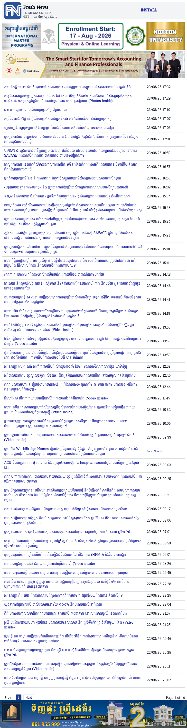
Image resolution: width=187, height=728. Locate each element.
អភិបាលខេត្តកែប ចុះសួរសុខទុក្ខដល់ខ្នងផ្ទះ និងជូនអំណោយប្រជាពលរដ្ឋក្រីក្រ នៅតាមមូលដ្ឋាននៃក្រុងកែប (70, 375)
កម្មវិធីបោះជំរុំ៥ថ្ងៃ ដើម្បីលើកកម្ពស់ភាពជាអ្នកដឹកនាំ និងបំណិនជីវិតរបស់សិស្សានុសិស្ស (58, 119)
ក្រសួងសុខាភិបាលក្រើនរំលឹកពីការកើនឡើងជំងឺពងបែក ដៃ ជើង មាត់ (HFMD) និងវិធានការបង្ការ (65, 555)
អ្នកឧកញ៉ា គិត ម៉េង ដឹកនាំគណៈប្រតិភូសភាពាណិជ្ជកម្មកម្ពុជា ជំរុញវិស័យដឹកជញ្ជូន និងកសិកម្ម (63, 595)
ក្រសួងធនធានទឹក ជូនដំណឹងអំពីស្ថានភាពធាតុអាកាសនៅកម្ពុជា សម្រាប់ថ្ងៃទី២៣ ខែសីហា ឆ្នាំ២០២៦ (67, 532)
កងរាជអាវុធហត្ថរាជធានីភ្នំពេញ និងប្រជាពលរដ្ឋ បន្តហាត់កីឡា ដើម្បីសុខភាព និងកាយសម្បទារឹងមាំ (65, 509)
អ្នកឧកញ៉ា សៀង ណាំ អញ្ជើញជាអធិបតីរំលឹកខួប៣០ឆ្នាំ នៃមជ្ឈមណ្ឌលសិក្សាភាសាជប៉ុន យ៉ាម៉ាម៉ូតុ (65, 366)
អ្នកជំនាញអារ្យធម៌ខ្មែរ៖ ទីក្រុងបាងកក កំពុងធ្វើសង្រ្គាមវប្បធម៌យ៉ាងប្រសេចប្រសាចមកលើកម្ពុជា (62, 178)
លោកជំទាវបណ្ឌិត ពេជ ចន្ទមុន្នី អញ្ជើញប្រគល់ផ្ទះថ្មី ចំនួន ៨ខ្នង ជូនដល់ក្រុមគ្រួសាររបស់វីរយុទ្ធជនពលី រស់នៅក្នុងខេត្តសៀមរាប (72, 681)
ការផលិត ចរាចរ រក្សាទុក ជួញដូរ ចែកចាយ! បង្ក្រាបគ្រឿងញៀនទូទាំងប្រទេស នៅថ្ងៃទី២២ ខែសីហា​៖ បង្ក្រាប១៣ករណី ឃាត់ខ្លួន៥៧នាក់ (66, 584)
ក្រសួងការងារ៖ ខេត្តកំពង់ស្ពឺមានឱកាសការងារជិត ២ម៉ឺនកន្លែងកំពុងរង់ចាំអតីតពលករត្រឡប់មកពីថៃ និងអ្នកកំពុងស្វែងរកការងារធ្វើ (70, 167)
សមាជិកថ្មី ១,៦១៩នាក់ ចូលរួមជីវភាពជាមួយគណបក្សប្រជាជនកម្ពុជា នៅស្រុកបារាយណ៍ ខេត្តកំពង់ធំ (67, 87)
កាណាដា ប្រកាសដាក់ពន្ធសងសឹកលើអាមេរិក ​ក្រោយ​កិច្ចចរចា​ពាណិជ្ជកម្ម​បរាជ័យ (54, 274)
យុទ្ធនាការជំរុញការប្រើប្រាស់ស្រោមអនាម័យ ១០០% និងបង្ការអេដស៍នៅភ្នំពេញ (53, 604)
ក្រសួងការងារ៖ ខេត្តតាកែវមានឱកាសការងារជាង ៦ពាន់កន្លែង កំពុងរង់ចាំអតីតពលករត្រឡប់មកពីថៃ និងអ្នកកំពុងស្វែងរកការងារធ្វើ (71, 139)
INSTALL (149, 10)
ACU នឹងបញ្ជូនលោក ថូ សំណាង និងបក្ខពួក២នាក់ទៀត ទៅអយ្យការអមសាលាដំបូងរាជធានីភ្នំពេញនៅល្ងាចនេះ (71, 465)
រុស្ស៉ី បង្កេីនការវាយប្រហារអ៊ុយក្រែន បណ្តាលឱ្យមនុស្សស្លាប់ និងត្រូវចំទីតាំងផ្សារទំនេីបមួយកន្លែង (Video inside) (68, 625)
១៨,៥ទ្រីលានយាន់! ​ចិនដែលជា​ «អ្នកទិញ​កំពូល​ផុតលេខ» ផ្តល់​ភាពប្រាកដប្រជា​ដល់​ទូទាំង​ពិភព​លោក (67, 196)
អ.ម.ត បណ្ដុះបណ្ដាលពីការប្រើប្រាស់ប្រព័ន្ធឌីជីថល (35, 110)
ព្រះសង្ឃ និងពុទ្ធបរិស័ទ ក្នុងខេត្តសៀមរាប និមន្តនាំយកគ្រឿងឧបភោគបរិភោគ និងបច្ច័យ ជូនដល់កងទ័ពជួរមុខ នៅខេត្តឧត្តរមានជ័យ (72, 286)
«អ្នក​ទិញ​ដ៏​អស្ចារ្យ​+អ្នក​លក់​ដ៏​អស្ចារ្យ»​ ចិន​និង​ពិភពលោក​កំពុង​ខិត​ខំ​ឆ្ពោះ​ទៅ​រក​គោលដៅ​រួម (59, 128)
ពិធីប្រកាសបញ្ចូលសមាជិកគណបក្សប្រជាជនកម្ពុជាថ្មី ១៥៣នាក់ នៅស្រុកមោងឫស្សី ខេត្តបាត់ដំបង (65, 613)
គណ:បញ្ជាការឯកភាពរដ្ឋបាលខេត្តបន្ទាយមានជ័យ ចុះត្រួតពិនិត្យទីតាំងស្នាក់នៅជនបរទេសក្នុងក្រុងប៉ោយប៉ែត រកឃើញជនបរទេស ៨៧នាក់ (73, 479)
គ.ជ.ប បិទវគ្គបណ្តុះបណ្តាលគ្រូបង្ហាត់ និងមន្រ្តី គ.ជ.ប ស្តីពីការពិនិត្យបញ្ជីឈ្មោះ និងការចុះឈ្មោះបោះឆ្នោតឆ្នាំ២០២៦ (69, 653)
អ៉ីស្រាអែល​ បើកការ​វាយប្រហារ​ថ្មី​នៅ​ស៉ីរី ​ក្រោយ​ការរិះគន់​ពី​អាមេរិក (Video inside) (56, 398)
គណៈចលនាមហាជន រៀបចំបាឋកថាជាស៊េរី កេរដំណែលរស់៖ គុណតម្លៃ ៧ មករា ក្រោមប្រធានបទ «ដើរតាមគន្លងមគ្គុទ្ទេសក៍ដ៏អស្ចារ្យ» (71, 387)
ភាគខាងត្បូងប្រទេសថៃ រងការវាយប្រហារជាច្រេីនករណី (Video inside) (49, 564)
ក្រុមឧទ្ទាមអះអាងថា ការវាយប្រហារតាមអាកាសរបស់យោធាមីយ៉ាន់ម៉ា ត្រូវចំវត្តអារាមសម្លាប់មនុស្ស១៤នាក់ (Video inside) (69, 438)
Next (29, 697)
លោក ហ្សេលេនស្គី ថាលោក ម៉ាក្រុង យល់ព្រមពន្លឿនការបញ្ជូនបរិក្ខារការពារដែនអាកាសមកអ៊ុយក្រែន (66, 573)
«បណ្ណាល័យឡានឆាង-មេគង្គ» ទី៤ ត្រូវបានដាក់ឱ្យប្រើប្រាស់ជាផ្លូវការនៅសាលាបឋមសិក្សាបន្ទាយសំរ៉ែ (66, 187)
